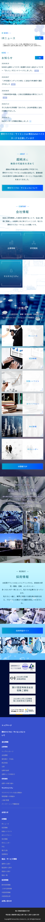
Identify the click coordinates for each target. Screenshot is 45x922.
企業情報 (5, 747)
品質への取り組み (7, 783)
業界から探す (6, 864)
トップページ (7, 725)
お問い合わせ (7, 901)
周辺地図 (5, 763)
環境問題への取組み (8, 796)
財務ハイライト (7, 831)
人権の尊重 (5, 800)
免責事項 (5, 854)
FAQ (3, 846)
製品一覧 (5, 875)
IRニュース (5, 824)
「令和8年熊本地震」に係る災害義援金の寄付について (22, 94)
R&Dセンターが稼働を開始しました (15, 121)
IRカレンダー (6, 843)
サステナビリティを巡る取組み (12, 792)
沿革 (3, 766)
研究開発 (5, 779)
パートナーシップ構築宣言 (10, 804)
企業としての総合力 (8, 774)
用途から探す (6, 871)
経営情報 (5, 827)
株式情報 (5, 839)
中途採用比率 (6, 896)
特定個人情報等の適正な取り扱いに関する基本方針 (22, 915)
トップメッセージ (7, 751)
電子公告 (5, 850)
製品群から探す (7, 867)
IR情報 (4, 819)
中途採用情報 (6, 892)
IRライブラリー (7, 835)
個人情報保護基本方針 (22, 911)
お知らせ (5, 812)
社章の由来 (5, 770)
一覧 (39, 38)
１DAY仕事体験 (7, 888)
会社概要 (5, 755)
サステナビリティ (7, 788)
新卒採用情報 (6, 885)
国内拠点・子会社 (7, 759)
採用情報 (5, 880)
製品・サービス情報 (9, 859)
